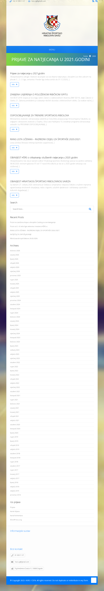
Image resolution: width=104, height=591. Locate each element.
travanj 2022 (14, 375)
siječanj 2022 (15, 387)
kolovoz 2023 (15, 342)
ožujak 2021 (14, 416)
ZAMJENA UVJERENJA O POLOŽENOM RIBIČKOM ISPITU (39, 94)
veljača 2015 (14, 491)
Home (85, 56)
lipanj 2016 (14, 482)
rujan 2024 (14, 313)
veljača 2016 (14, 487)
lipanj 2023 (14, 346)
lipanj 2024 (14, 325)
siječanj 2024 (15, 333)
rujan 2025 (14, 280)
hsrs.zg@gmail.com (22, 562)
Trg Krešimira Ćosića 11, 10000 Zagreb (29, 568)
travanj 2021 (14, 412)
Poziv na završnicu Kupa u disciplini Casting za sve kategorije (33, 222)
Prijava (12, 507)
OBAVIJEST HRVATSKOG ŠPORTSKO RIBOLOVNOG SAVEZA (40, 181)
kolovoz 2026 (15, 251)
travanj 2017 (14, 474)
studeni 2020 (15, 425)
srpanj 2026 (14, 255)
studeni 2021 (15, 391)
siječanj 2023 (15, 358)
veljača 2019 (14, 449)
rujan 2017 (14, 470)
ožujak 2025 (14, 288)
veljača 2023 (14, 354)
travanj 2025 (14, 284)
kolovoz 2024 (15, 317)
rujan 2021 (14, 400)
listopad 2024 (15, 309)
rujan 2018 (14, 462)
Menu (52, 49)
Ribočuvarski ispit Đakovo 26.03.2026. (24, 238)
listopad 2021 (15, 395)
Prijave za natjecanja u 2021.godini (27, 73)
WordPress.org (16, 520)
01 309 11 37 (19, 555)
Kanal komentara (16, 515)
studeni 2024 (15, 304)
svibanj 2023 (14, 350)
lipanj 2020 (14, 433)
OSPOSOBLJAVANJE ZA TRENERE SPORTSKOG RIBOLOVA (39, 115)
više (13, 84)
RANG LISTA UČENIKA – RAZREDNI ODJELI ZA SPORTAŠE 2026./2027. (35, 230)
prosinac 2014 (15, 495)
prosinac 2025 (15, 275)
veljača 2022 (14, 383)
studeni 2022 (15, 362)
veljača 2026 (14, 267)
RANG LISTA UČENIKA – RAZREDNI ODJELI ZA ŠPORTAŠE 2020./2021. (45, 139)
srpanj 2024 (14, 321)
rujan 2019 (14, 437)
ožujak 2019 (14, 445)
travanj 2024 (14, 329)
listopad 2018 (15, 458)
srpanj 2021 (14, 408)
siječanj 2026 (15, 271)
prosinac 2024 (15, 300)
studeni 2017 (15, 466)
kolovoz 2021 (15, 404)
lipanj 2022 (14, 371)
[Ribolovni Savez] (52, 25)
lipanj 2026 (14, 259)
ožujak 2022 (14, 379)
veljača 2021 (14, 420)
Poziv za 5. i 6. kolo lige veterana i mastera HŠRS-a (28, 226)
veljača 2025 (14, 292)
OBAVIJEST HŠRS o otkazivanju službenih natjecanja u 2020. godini (43, 157)
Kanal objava (15, 511)
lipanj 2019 (14, 441)
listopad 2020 (15, 429)
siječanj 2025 (15, 296)
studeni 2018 (15, 453)
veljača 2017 (14, 478)
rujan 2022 (14, 367)
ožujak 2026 (14, 263)
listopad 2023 (15, 337)
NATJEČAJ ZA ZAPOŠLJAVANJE (20, 234)
